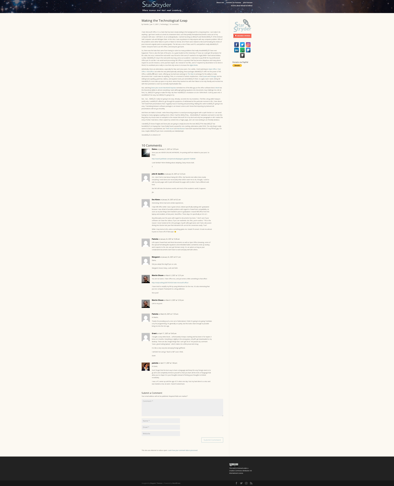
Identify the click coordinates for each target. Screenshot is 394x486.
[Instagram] (248, 44)
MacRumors (181, 129)
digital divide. (194, 65)
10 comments (174, 24)
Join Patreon (247, 2)
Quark (205, 76)
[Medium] (242, 50)
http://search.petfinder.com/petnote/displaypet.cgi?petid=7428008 (173, 159)
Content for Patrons (233, 2)
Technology (164, 24)
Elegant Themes (156, 483)
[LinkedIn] (236, 50)
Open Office (213, 69)
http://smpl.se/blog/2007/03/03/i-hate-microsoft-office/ (170, 283)
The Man (191, 74)
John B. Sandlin (158, 174)
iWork (217, 88)
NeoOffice (150, 72)
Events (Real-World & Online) (241, 6)
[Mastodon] (248, 50)
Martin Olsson (157, 275)
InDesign (213, 76)
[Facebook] (236, 44)
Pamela (146, 24)
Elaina (154, 149)
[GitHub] (242, 55)
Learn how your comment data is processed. (183, 450)
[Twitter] (242, 44)
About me (220, 2)
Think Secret (170, 129)
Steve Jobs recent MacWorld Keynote (163, 88)
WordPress (176, 483)
